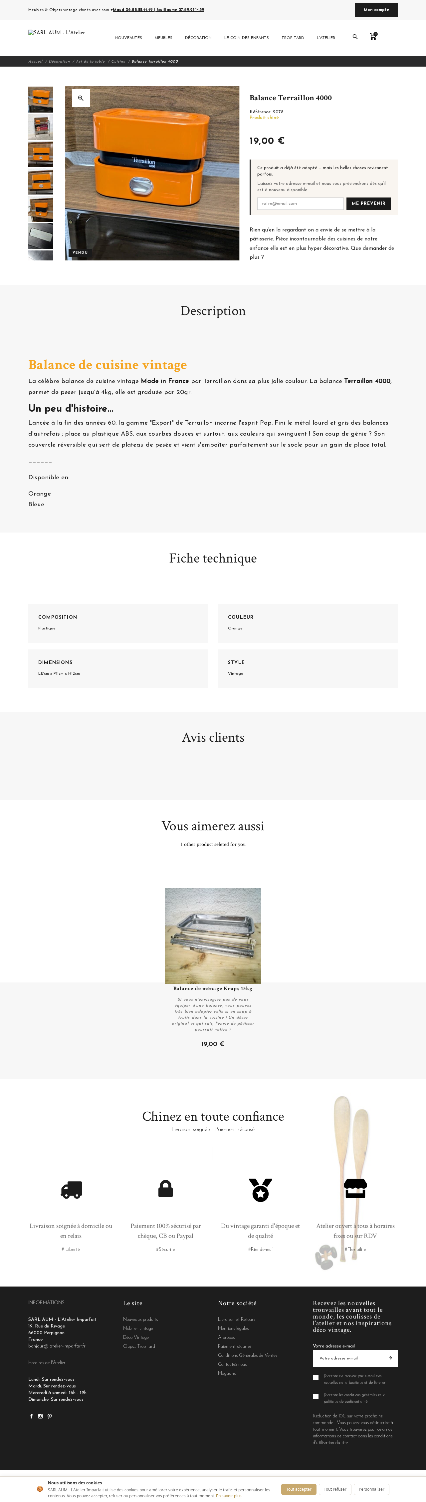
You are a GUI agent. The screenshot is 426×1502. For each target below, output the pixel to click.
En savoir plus (229, 1496)
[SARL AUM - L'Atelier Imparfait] (57, 38)
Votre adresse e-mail (334, 1346)
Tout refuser (335, 1489)
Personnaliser (371, 1489)
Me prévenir (369, 203)
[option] (40, 99)
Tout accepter (299, 1489)
